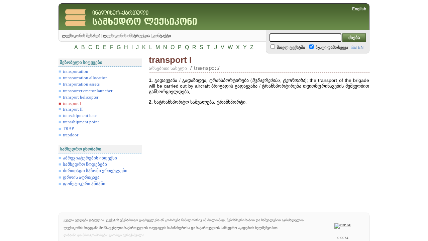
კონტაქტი (161, 35)
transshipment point (81, 122)
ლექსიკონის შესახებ (81, 35)
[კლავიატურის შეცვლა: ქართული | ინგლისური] (357, 46)
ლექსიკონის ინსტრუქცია (126, 35)
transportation (75, 71)
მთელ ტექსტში (290, 47)
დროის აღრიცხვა (81, 177)
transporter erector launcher (87, 91)
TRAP (68, 128)
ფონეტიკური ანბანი (84, 184)
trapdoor (70, 135)
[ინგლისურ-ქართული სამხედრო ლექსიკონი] (145, 28)
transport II (73, 109)
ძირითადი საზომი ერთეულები (95, 170)
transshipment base (80, 115)
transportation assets (81, 84)
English (359, 9)
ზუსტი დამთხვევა (331, 47)
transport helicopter (80, 97)
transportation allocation (85, 78)
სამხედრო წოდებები (85, 164)
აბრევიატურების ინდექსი (90, 158)
